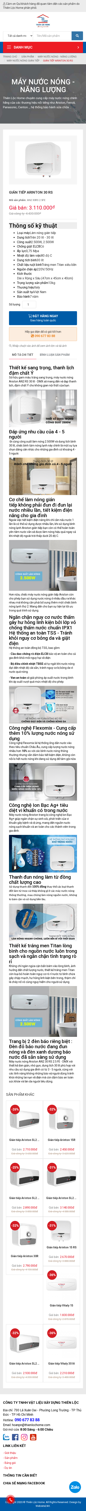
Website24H (43, 1505)
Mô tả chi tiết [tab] (22, 354)
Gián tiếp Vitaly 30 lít (61, 1363)
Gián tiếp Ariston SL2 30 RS (64, 1198)
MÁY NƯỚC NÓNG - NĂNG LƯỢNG (57, 56)
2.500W (36, 242)
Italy (37, 287)
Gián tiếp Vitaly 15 (61, 1305)
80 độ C (46, 255)
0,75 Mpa (32, 251)
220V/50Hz (45, 269)
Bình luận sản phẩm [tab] (55, 354)
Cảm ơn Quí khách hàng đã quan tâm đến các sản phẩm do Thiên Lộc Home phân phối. (41, 5)
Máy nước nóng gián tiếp (23, 60)
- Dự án (7, 1467)
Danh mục (23, 47)
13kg (51, 283)
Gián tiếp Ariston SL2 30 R (26, 1363)
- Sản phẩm (10, 1457)
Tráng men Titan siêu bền (59, 265)
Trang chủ (10, 56)
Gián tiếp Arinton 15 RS (62, 1247)
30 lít (40, 260)
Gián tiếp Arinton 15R (61, 1140)
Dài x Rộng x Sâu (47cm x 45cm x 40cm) (45, 278)
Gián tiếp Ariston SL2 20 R (26, 1140)
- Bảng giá (9, 1462)
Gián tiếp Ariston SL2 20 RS (27, 1198)
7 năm (34, 296)
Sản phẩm (27, 56)
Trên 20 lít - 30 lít (42, 237)
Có (42, 246)
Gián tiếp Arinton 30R (24, 1256)
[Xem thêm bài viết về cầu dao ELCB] (48, 653)
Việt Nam (40, 292)
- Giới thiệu (9, 1452)
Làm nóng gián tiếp (43, 233)
